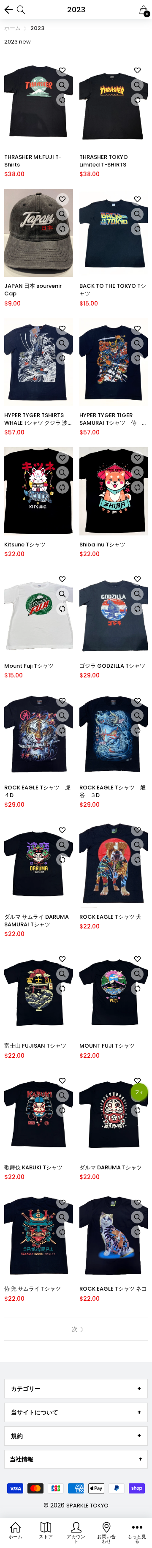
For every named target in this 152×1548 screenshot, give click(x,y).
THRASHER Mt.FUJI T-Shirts (33, 161)
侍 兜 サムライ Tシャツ (32, 1289)
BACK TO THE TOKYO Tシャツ (112, 290)
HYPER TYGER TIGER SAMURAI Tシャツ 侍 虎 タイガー (113, 419)
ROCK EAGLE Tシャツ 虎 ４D (38, 791)
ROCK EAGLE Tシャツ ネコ (113, 1289)
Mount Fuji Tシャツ (29, 666)
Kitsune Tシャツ (25, 545)
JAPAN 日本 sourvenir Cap (33, 290)
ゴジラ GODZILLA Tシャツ (112, 666)
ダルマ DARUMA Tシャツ (110, 1167)
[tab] (76, 1389)
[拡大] (62, 85)
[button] (139, 1095)
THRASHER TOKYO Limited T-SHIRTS (103, 161)
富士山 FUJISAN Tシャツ (35, 1046)
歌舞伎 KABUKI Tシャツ (33, 1167)
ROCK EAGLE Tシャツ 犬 (110, 917)
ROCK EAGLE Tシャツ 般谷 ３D (112, 791)
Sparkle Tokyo (87, 1506)
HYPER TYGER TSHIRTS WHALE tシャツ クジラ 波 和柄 (36, 419)
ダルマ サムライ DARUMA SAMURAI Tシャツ (36, 920)
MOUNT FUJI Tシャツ (107, 1046)
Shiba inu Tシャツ (102, 545)
